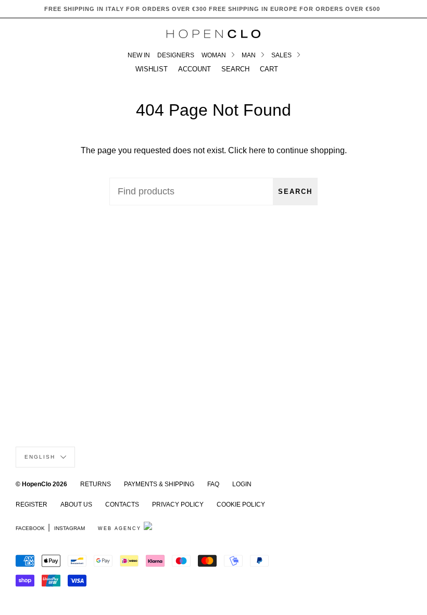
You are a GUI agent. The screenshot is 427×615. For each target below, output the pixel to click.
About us (76, 504)
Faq (213, 484)
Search (295, 191)
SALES (282, 55)
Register (31, 504)
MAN (249, 55)
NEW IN (139, 55)
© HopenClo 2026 (41, 484)
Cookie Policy (241, 504)
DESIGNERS (175, 55)
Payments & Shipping (159, 484)
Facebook (30, 528)
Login (242, 484)
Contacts (122, 504)
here (257, 150)
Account (194, 69)
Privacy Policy (178, 504)
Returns (95, 484)
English (41, 457)
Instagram (69, 528)
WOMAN (215, 55)
